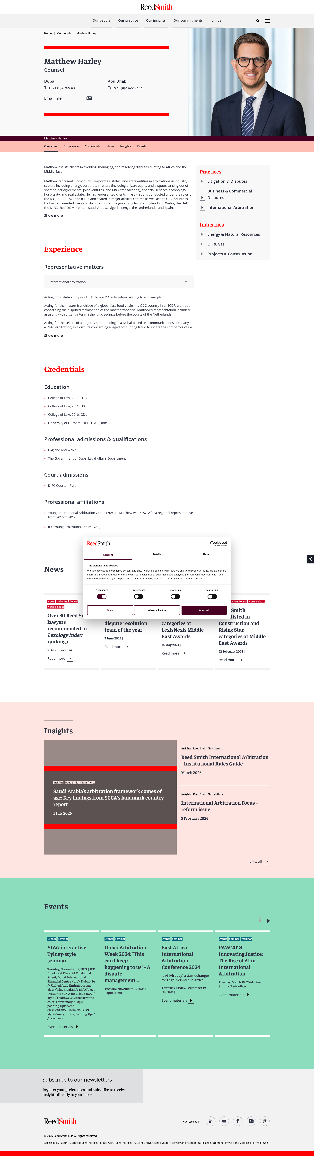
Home (48, 33)
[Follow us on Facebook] (238, 1121)
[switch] (138, 596)
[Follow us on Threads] (265, 1121)
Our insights (156, 20)
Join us (216, 20)
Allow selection (157, 610)
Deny (110, 610)
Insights (125, 146)
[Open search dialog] (258, 21)
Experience (71, 146)
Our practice (128, 20)
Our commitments (188, 20)
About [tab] (206, 554)
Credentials (93, 146)
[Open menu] (267, 21)
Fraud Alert (107, 1143)
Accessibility (51, 1143)
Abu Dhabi (118, 81)
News (110, 146)
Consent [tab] (108, 554)
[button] (268, 920)
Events (142, 146)
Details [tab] (157, 554)
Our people (101, 20)
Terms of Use (260, 1143)
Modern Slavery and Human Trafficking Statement (192, 1143)
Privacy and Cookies (237, 1143)
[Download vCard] (89, 98)
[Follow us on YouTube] (224, 1121)
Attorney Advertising (146, 1143)
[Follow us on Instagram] (251, 1121)
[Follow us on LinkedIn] (211, 1121)
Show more (53, 335)
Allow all (204, 610)
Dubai (49, 81)
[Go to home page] (157, 7)
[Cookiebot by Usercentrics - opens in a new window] (212, 543)
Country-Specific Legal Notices (79, 1143)
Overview (51, 146)
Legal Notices (124, 1143)
